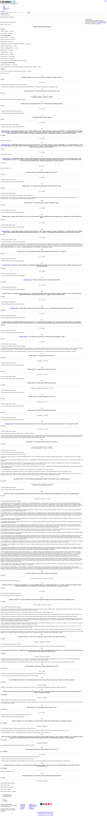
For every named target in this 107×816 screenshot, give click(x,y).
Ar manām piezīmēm (7, 794)
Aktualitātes (22, 805)
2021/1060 (52, 504)
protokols (100, 21)
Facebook (5, 799)
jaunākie (4, 9)
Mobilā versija (32, 804)
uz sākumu (2, 11)
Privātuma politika (32, 806)
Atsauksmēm (22, 806)
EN (106, 0)
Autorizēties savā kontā (5, 14)
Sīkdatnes (31, 807)
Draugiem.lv (5, 801)
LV (104, 0)
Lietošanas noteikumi (33, 805)
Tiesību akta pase (88, 19)
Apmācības (22, 807)
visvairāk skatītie (6, 8)
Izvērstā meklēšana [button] (4, 13)
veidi (4, 5)
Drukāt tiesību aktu (6, 796)
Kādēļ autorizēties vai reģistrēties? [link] (7, 17)
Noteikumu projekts (5, 130)
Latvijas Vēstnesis (102, 22)
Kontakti (22, 808)
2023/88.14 (99, 23)
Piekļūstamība (31, 808)
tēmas (4, 6)
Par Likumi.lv (23, 804)
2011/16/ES (53, 679)
